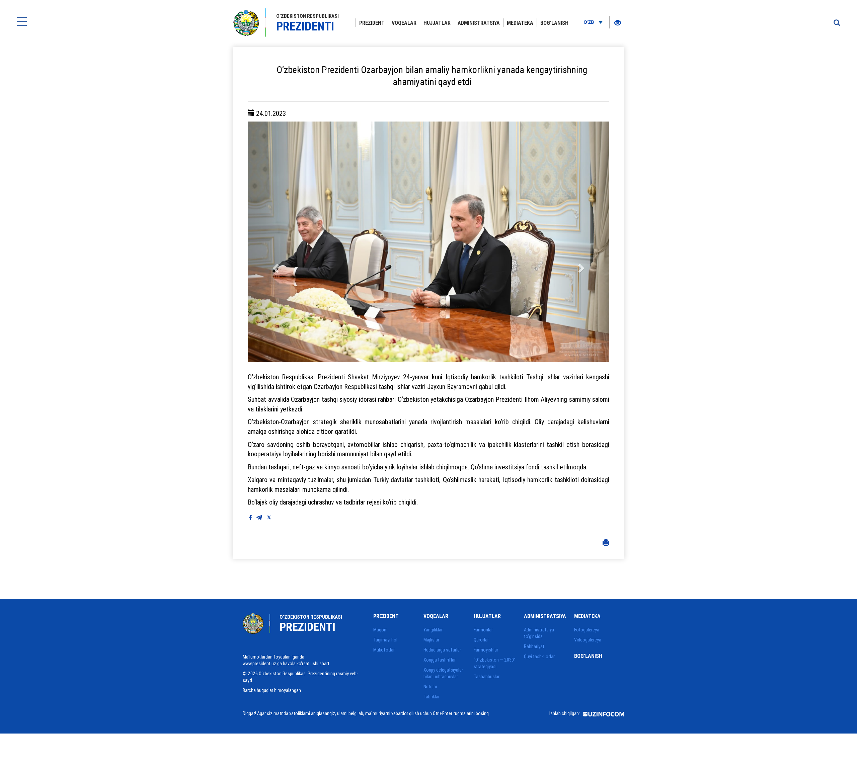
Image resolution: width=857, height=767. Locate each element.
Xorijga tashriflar (439, 660)
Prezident (372, 22)
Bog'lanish (554, 22)
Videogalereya (587, 640)
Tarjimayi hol (385, 640)
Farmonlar (483, 630)
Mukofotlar (384, 650)
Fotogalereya (586, 630)
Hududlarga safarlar (442, 650)
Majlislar (431, 640)
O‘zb (589, 22)
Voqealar (404, 22)
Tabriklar (431, 697)
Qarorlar (481, 640)
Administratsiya (479, 22)
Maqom (380, 630)
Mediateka (520, 22)
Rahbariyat (534, 646)
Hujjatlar (437, 22)
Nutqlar (430, 687)
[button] (275, 242)
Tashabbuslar (486, 677)
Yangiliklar (433, 630)
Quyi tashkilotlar (539, 657)
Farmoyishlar (486, 650)
